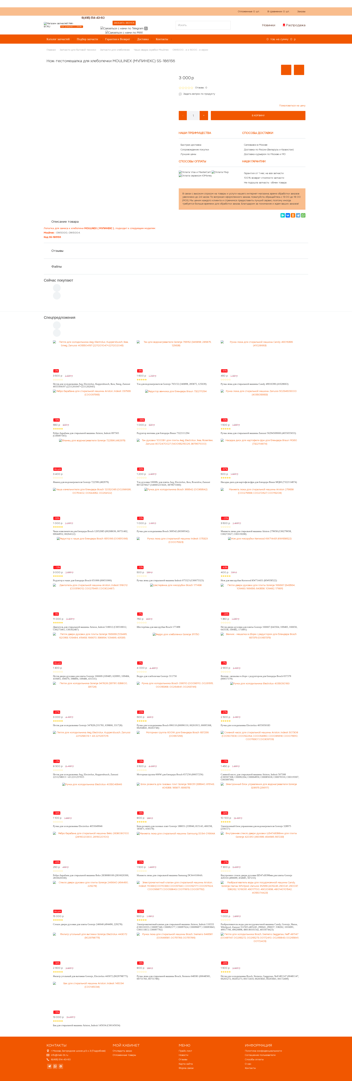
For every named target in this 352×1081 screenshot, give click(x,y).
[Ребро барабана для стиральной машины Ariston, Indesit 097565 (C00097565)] (92, 406)
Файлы (56, 266)
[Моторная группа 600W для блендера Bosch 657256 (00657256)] (176, 747)
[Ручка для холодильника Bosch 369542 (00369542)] (176, 504)
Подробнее (98, 1050)
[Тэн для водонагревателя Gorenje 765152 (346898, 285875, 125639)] (176, 356)
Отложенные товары (124, 1055)
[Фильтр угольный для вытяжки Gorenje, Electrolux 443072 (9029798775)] (92, 949)
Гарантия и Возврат (117, 39)
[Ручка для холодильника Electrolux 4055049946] (92, 799)
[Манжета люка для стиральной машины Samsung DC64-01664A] (176, 848)
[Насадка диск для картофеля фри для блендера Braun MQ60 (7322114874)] (260, 455)
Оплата (125, 11)
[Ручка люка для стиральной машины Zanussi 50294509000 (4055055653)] (260, 406)
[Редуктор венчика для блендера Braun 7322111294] (176, 406)
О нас (112, 11)
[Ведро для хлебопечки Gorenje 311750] (176, 649)
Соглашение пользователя (260, 1055)
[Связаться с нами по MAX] (60, 1066)
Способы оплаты (254, 1059)
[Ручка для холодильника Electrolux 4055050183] (260, 698)
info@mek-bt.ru (59, 1055)
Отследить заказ (122, 1050)
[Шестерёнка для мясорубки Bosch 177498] (176, 600)
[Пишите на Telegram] (121, 28)
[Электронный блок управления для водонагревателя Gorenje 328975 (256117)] (260, 799)
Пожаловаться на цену (292, 105)
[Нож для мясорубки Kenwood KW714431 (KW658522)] (260, 553)
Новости (183, 1055)
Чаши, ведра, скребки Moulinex (151, 49)
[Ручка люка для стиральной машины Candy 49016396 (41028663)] (260, 356)
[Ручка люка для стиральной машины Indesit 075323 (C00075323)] (176, 553)
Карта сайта (186, 1063)
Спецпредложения (59, 317)
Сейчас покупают (58, 280)
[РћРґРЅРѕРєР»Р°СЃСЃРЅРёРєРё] (293, 215)
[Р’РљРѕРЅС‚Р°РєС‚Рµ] (288, 215)
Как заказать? (96, 11)
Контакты (162, 39)
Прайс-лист (185, 1050)
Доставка (143, 39)
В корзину (258, 115)
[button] (286, 70)
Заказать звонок (124, 22)
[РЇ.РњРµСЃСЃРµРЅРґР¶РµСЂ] (282, 215)
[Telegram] (298, 215)
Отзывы (57, 251)
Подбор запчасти (87, 39)
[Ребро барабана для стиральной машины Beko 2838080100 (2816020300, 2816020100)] (92, 848)
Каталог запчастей (58, 39)
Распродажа (295, 25)
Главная (51, 49)
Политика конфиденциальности (263, 1050)
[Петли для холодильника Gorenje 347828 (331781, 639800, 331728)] (92, 698)
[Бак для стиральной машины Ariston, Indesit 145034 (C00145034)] (92, 998)
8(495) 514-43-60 (93, 17)
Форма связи (186, 1068)
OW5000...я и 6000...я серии (190, 49)
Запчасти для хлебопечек (115, 49)
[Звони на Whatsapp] (146, 28)
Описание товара (65, 222)
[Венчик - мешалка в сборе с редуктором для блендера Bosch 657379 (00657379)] (260, 649)
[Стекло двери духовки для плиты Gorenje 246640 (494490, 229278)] (92, 897)
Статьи (139, 11)
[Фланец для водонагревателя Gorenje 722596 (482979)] (92, 455)
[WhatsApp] (303, 215)
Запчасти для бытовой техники (78, 49)
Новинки (268, 25)
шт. (249, 11)
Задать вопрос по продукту (199, 93)
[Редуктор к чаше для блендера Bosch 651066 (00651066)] (92, 553)
